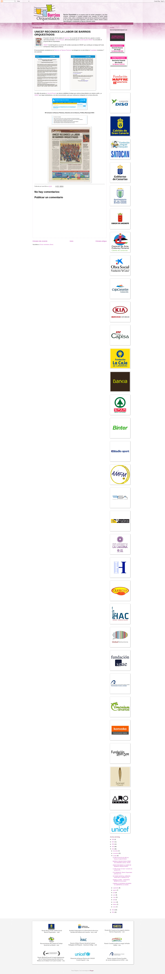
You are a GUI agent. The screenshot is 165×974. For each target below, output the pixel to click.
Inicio (71, 241)
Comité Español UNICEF (86, 39)
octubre (115, 855)
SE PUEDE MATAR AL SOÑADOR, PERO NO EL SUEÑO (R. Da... (122, 877)
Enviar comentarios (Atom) (46, 244)
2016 (113, 844)
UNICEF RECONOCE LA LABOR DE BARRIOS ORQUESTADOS (122, 865)
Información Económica (71, 23)
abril (114, 899)
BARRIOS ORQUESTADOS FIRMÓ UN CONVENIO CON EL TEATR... (122, 862)
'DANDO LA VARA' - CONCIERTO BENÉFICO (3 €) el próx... (121, 880)
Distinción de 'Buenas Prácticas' (62, 50)
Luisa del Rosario (59, 39)
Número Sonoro (38, 23)
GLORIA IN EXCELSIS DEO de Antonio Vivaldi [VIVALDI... (121, 858)
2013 (113, 909)
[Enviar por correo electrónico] (56, 186)
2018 (113, 839)
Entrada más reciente (40, 241)
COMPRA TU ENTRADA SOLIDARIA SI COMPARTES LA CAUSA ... (122, 884)
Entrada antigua (101, 241)
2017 (113, 841)
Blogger (92, 970)
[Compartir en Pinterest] (63, 186)
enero (114, 906)
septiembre (116, 888)
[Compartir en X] (59, 186)
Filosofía (62, 23)
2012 (113, 912)
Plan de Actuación (83, 23)
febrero (115, 904)
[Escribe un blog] (58, 186)
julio (114, 892)
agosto (115, 890)
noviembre (116, 853)
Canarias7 (67, 38)
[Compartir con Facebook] (61, 186)
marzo (115, 902)
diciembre (115, 851)
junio (114, 895)
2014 (113, 849)
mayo (114, 897)
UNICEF (45, 45)
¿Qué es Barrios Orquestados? (51, 23)
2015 (113, 846)
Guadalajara (93, 50)
